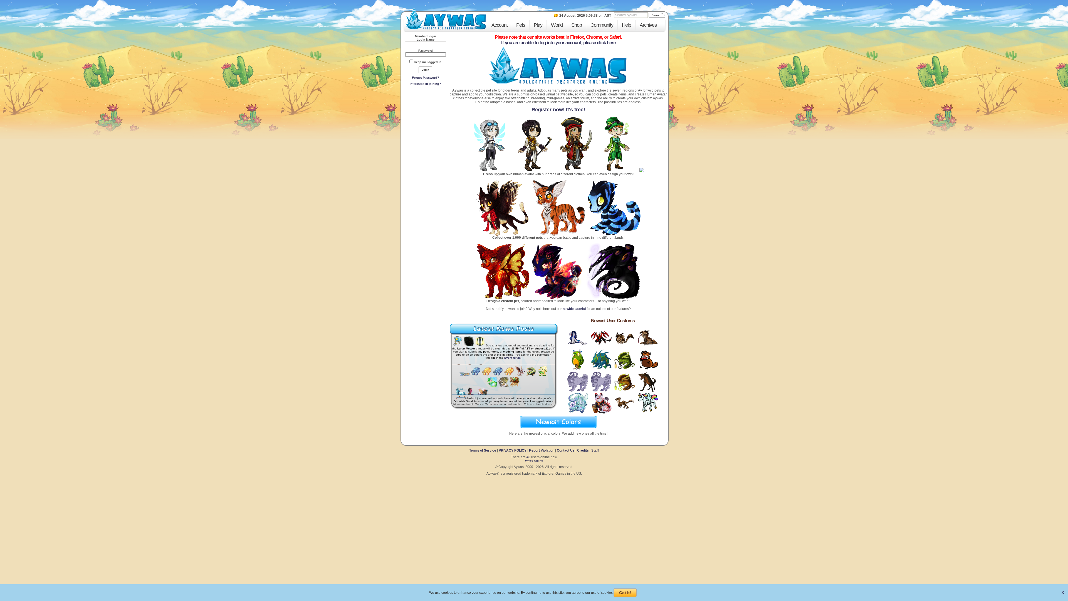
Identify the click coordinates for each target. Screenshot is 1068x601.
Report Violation (541, 450)
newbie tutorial (574, 309)
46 (528, 457)
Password (425, 50)
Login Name (425, 39)
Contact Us (566, 450)
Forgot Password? (425, 77)
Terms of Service (483, 450)
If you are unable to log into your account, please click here (558, 42)
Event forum (512, 357)
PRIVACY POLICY (512, 450)
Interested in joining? (425, 83)
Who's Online (534, 460)
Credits (583, 450)
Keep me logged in (427, 62)
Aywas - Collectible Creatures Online (445, 18)
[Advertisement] (425, 128)
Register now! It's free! (558, 109)
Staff (595, 450)
